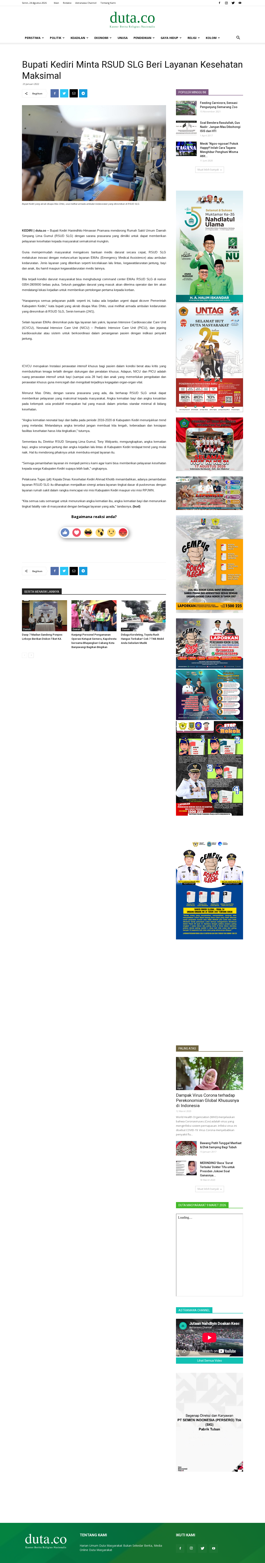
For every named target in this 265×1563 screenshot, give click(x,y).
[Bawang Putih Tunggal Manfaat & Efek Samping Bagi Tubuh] (186, 1148)
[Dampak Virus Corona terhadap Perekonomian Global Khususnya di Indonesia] (209, 1073)
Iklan (56, 2)
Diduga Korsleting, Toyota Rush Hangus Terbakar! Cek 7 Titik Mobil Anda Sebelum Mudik (142, 638)
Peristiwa (33, 38)
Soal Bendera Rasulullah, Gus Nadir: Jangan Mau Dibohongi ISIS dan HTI (220, 127)
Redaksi (67, 2)
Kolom (211, 38)
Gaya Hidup (169, 38)
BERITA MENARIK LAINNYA (41, 591)
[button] (238, 38)
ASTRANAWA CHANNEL (194, 1310)
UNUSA (123, 38)
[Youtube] (240, 3)
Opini (180, 1088)
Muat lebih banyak (208, 169)
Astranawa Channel (85, 2)
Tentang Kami (108, 2)
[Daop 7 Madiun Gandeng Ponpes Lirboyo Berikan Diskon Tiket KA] (44, 615)
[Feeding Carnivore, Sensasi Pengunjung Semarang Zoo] (186, 108)
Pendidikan (142, 38)
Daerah (27, 629)
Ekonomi (101, 38)
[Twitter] (233, 3)
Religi (192, 38)
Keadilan (78, 38)
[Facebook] (219, 3)
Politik (55, 38)
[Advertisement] (94, 217)
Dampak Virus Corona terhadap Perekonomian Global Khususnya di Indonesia (207, 1100)
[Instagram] (226, 3)
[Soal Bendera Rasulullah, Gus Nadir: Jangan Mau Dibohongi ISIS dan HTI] (186, 128)
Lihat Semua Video (209, 1360)
